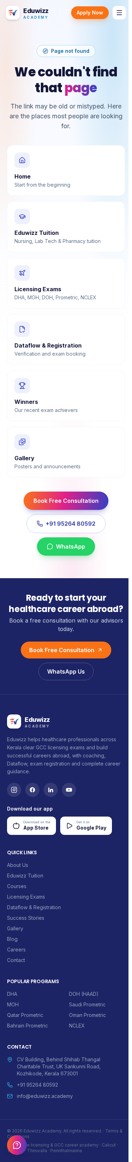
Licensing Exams (26, 897)
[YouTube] (69, 790)
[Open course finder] (17, 1145)
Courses (16, 886)
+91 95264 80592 (70, 523)
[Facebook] (32, 790)
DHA (12, 994)
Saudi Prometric (87, 1004)
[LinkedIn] (51, 790)
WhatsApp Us (66, 671)
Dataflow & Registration (34, 907)
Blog (12, 939)
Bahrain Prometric (27, 1026)
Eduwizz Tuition (25, 876)
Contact (16, 960)
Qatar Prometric (25, 1015)
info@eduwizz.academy (45, 1096)
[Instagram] (14, 790)
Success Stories (25, 918)
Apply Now (90, 12)
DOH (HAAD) (84, 994)
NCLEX (77, 1026)
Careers (16, 949)
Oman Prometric (87, 1015)
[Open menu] (119, 13)
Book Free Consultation (66, 500)
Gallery (15, 928)
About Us (17, 865)
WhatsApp (70, 546)
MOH (13, 1004)
